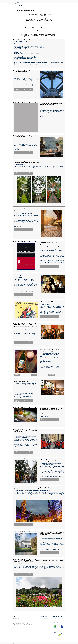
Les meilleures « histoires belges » (24, 10)
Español (56, 2)
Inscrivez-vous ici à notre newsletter (45, 618)
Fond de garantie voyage (56, 618)
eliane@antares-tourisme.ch (17, 632)
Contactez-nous (62, 4)
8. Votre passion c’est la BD (46, 302)
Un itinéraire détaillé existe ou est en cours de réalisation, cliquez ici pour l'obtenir (23, 90)
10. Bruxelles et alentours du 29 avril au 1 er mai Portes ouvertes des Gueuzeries (51, 350)
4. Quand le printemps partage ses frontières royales (26, 162)
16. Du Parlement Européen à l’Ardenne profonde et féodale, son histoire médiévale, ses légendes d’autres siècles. (52, 533)
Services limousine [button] (49, 4)
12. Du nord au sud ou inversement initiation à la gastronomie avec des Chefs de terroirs (51, 409)
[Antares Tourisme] (17, 5)
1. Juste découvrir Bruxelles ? (21, 71)
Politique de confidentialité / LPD (58, 621)
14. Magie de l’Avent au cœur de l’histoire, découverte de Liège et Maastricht (49, 460)
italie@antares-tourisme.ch (17, 629)
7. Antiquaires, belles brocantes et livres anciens (25, 275)
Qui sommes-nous (56, 4)
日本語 (62, 2)
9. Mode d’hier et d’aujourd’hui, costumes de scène (26, 324)
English (51, 2)
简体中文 (59, 2)
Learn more (34, 374)
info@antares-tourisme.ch (16, 625)
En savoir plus (17, 374)
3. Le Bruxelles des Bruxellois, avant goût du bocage (24, 136)
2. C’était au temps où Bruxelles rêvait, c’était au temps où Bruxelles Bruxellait (51, 104)
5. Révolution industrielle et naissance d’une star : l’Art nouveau (25, 210)
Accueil (41, 4)
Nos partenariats (55, 622)
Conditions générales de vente (57, 619)
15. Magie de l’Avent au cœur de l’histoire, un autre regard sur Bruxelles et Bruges (33, 488)
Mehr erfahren (51, 374)
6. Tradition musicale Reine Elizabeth (48, 242)
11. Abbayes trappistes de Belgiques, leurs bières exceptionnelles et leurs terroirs (25, 380)
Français (47, 2)
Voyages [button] (44, 4)
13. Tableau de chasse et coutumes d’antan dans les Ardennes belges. (26, 430)
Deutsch (53, 2)
